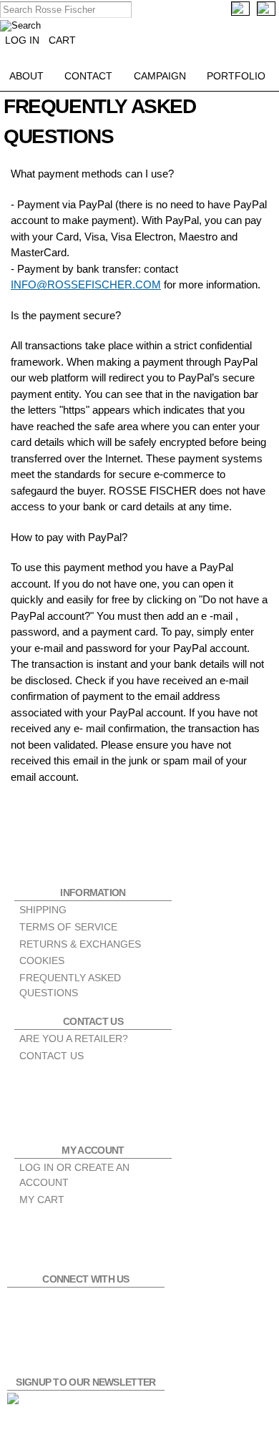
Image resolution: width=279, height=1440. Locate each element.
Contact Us (51, 1055)
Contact (88, 76)
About (26, 76)
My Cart (41, 1199)
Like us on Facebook (26, 1307)
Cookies (41, 960)
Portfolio (236, 76)
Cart (62, 40)
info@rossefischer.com (86, 284)
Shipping (43, 909)
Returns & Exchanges (80, 944)
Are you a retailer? (73, 1038)
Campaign (160, 76)
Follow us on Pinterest (102, 1307)
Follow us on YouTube (140, 1307)
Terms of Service (68, 927)
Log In (22, 40)
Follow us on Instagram (64, 1307)
